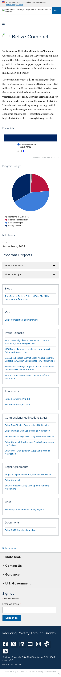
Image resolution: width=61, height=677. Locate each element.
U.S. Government (17, 583)
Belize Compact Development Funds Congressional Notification (29, 443)
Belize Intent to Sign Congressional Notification (27, 430)
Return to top (9, 548)
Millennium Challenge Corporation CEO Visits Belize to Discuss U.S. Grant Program (29, 368)
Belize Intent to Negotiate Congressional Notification (30, 436)
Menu (56, 10)
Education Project (15, 265)
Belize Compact (12, 480)
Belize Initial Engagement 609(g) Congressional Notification (27, 452)
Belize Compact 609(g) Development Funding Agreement (27, 487)
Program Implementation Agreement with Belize (28, 474)
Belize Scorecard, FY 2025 (17, 404)
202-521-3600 (14, 664)
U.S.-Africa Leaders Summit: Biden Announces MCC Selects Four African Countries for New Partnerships (30, 359)
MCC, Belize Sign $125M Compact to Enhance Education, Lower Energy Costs (27, 342)
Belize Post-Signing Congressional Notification (27, 425)
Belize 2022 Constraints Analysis (20, 530)
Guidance (12, 574)
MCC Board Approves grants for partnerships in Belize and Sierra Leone (28, 350)
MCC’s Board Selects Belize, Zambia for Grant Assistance (27, 377)
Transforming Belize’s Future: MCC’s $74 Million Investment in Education (27, 298)
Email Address (11, 604)
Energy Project (13, 274)
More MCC (13, 556)
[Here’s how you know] (30, 3)
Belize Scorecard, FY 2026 (17, 399)
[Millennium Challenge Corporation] (27, 11)
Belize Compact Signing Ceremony (21, 319)
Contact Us (13, 565)
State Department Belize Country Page (23, 509)
